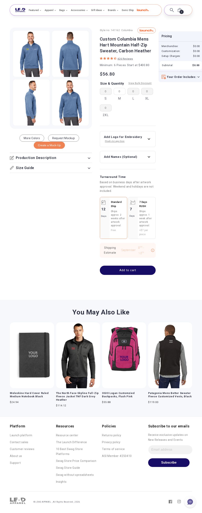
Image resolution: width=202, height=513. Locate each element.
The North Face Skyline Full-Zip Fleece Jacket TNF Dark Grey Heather (77, 396)
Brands (112, 10)
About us (16, 456)
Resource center (67, 435)
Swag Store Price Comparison (76, 460)
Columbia (127, 30)
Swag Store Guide (68, 467)
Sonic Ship (128, 10)
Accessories (78, 10)
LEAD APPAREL (44, 502)
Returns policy (111, 435)
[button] (143, 10)
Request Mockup (63, 138)
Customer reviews (22, 449)
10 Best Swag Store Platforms (69, 451)
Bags (62, 10)
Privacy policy (111, 442)
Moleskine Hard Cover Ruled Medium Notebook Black (29, 395)
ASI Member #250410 (117, 456)
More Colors (32, 138)
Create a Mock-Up (49, 145)
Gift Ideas (96, 10)
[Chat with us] (190, 502)
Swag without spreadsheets (75, 474)
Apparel (49, 10)
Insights (61, 481)
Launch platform (21, 435)
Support (15, 462)
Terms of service (113, 449)
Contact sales (19, 442)
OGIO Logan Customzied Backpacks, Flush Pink (118, 395)
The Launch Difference (71, 442)
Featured (34, 10)
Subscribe (169, 462)
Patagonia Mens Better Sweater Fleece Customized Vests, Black (170, 395)
